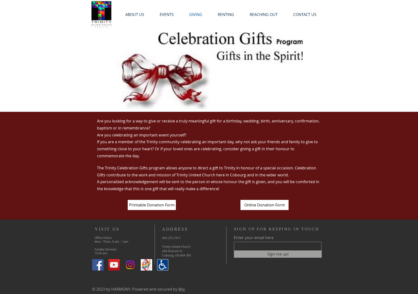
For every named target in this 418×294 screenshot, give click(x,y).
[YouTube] (114, 265)
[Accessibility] (162, 265)
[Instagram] (130, 265)
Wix (181, 289)
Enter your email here (254, 238)
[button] (166, 14)
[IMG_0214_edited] (146, 265)
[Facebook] (98, 265)
